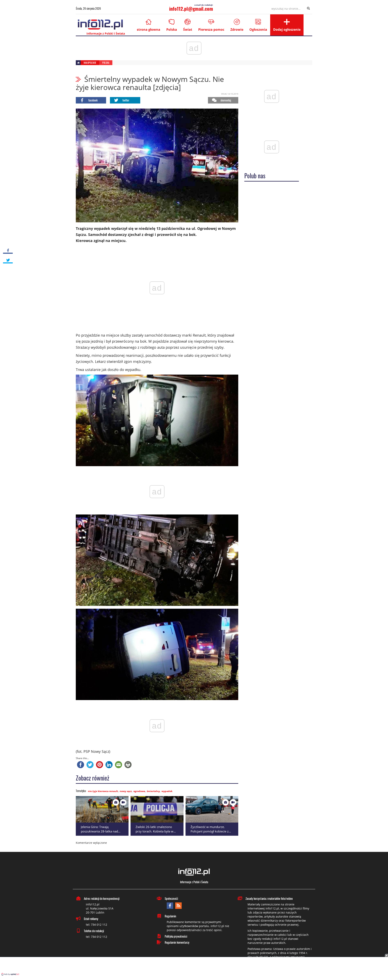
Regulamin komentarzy (177, 942)
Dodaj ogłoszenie (286, 29)
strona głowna (148, 29)
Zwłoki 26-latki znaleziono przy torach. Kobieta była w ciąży (154, 831)
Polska (171, 29)
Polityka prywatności (176, 936)
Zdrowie (236, 29)
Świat (187, 29)
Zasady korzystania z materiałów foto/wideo (269, 898)
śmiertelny (153, 791)
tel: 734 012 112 (96, 924)
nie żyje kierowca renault (103, 791)
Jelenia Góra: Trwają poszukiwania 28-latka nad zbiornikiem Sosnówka (99, 831)
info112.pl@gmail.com (191, 8)
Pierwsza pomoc (211, 29)
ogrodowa (139, 791)
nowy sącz (126, 791)
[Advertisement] (194, 967)
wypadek (166, 791)
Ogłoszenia (258, 29)
